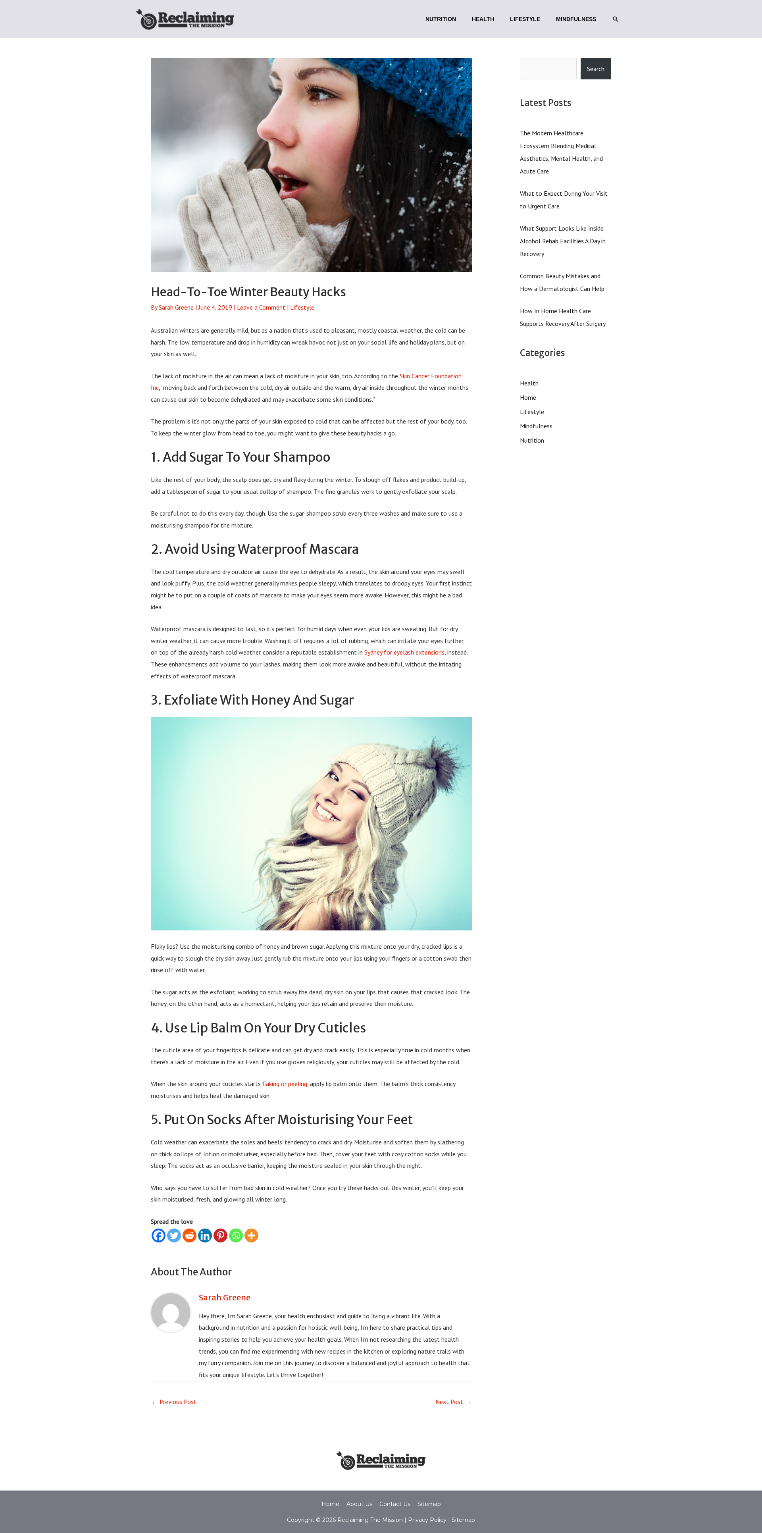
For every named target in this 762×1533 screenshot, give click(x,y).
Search (595, 69)
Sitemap (429, 1504)
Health (529, 383)
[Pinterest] (220, 1235)
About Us (359, 1504)
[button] (615, 19)
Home (528, 397)
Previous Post (174, 1402)
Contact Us (394, 1504)
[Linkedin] (205, 1235)
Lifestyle (302, 307)
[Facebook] (158, 1235)
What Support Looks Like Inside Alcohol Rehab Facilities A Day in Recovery (563, 241)
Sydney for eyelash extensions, (405, 652)
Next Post (453, 1402)
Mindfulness (536, 426)
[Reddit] (189, 1235)
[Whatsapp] (236, 1235)
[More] (251, 1235)
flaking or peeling (284, 1084)
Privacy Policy (426, 1519)
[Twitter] (174, 1235)
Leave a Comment (261, 307)
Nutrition (532, 440)
